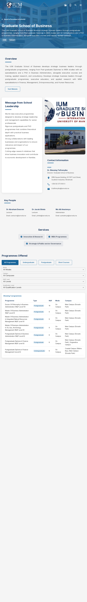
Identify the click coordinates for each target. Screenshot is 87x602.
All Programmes (10, 262)
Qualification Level (8, 285)
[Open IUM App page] (70, 5)
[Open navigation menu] (81, 5)
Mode (5, 267)
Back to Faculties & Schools (14, 19)
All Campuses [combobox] (8, 275)
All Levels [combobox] (7, 281)
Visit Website (13, 89)
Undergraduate (28, 262)
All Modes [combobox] (7, 269)
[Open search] (75, 5)
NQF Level (6, 279)
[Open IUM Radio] (65, 5)
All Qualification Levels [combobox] (12, 287)
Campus (5, 273)
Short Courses (63, 262)
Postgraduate (46, 262)
